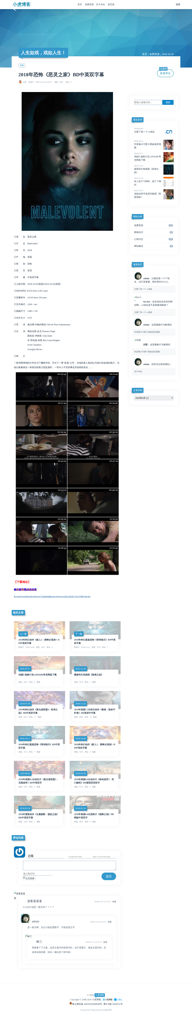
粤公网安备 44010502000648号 (87, 1004)
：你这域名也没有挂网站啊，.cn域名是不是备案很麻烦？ (153, 306)
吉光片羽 (108, 1010)
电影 (22, 65)
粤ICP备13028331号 (113, 1004)
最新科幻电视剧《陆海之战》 (146, 169)
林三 (39, 941)
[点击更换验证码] (29, 878)
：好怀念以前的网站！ (153, 368)
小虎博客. (97, 999)
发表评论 (165, 72)
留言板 (111, 4)
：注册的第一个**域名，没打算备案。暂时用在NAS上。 (152, 283)
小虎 (24, 82)
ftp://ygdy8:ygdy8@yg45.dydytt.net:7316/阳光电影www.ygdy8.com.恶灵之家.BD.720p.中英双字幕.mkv (52, 597)
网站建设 (153, 246)
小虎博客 (22, 4)
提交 (109, 876)
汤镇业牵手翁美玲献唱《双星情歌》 (147, 194)
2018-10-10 (168, 54)
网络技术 (153, 232)
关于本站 (100, 4)
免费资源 (89, 4)
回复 (114, 902)
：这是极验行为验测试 (153, 328)
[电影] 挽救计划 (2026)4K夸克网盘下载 (147, 156)
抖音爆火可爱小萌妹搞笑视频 (147, 144)
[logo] (107, 999)
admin (35, 921)
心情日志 (153, 239)
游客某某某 (34, 901)
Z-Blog (93, 1010)
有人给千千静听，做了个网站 (147, 181)
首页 (79, 4)
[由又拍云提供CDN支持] (118, 999)
